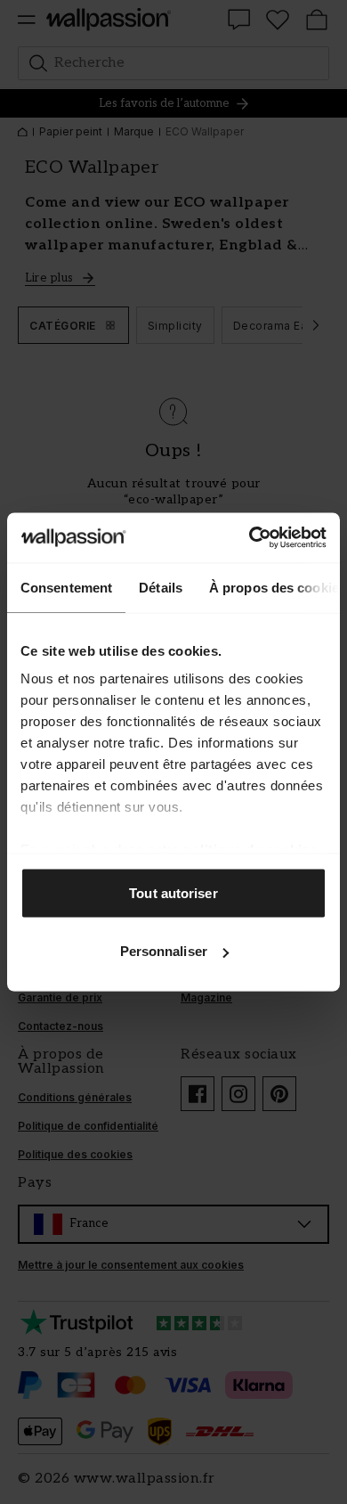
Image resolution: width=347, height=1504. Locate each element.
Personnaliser (163, 951)
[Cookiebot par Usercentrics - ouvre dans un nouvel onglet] (250, 538)
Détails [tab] (160, 586)
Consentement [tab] (66, 586)
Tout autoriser (173, 892)
